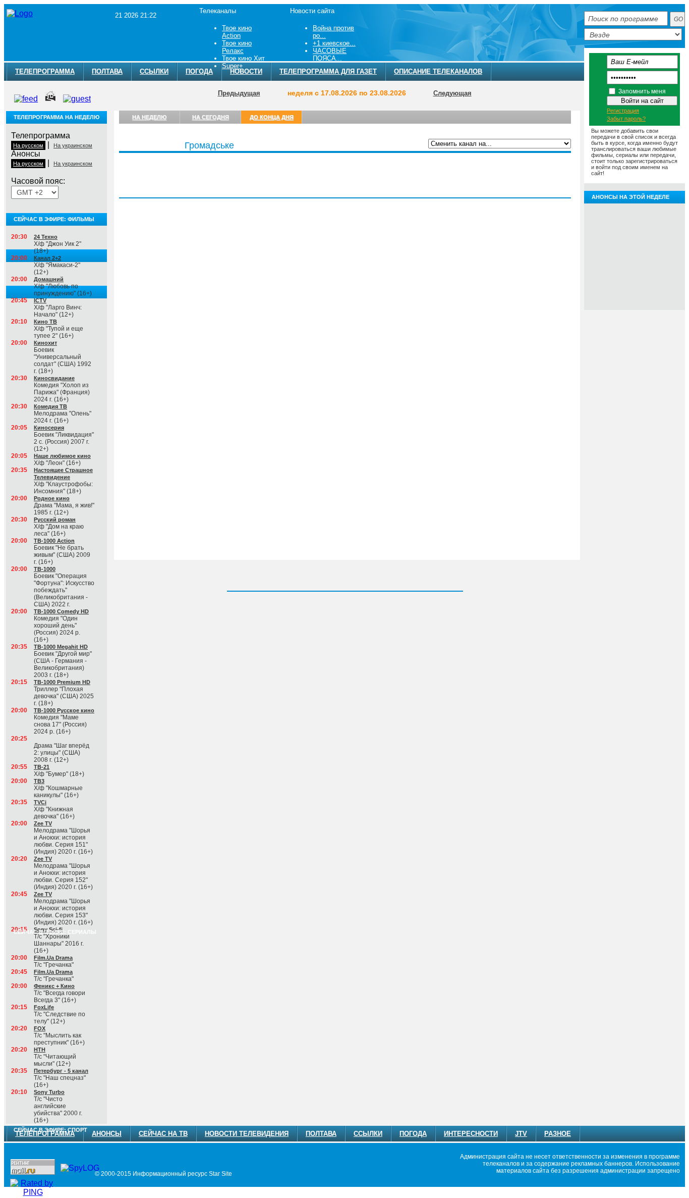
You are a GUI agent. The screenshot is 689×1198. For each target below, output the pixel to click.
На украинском (72, 145)
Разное (557, 1133)
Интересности (471, 1133)
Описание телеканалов (438, 71)
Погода (413, 1133)
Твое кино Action (237, 31)
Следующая (452, 93)
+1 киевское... (334, 43)
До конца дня (272, 117)
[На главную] (20, 13)
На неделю (149, 117)
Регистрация (623, 111)
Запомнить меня (642, 91)
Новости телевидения (247, 1133)
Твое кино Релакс (237, 47)
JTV (521, 1133)
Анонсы (496, 158)
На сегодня (210, 117)
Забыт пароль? (626, 119)
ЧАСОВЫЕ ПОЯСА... (330, 54)
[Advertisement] (431, 27)
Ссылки (154, 71)
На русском (28, 145)
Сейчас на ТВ (163, 1133)
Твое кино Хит (243, 58)
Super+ (232, 66)
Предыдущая (239, 93)
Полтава (107, 71)
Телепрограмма (45, 71)
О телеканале (540, 158)
